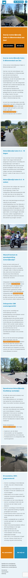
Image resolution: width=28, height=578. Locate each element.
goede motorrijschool (10, 111)
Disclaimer (4, 570)
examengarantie (8, 106)
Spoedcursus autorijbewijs (8, 563)
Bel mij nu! (20, 552)
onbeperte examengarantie (11, 341)
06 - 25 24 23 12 (18, 1)
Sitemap (4, 573)
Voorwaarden (5, 571)
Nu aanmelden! (7, 552)
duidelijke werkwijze (9, 427)
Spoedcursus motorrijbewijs (9, 565)
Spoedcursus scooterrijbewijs (9, 567)
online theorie (16, 284)
